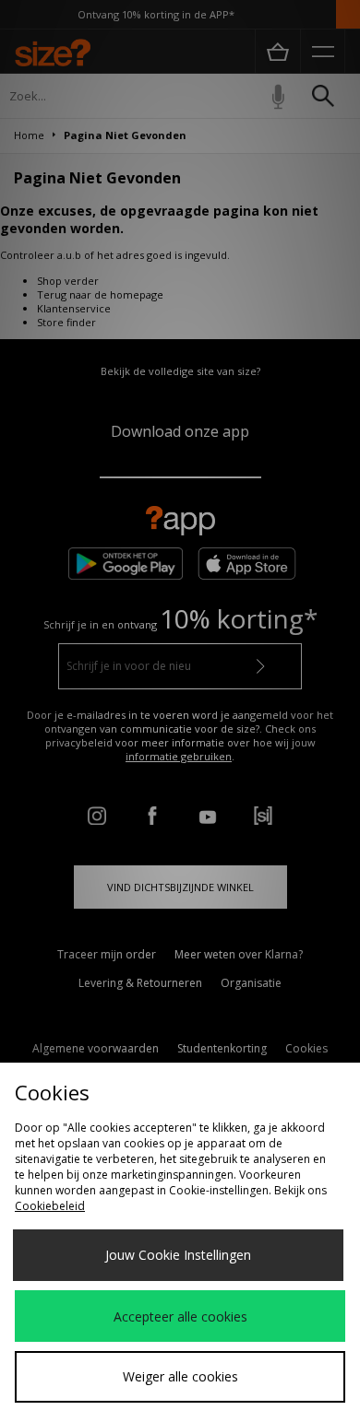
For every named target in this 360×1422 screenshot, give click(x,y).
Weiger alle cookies (180, 1376)
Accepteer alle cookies (180, 1316)
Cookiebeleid (50, 1206)
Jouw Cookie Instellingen (178, 1254)
